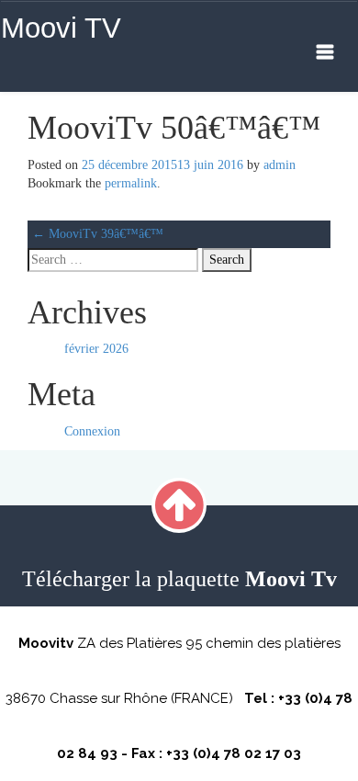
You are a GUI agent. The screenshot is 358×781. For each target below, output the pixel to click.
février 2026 (96, 349)
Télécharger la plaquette (179, 579)
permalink (131, 183)
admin (279, 165)
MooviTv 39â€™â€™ (97, 234)
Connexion (92, 431)
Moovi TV (61, 28)
